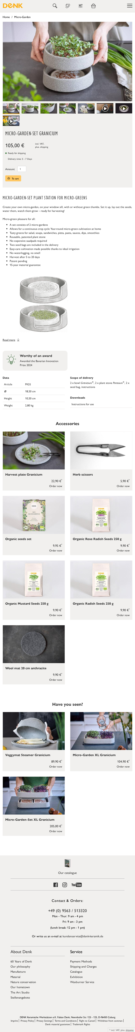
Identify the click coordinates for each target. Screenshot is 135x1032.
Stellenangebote (20, 997)
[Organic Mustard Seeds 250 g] (34, 579)
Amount (10, 169)
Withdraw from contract (110, 1020)
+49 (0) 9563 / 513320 (67, 910)
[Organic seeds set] (34, 515)
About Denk (21, 951)
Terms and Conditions (66, 1020)
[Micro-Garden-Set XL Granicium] (34, 796)
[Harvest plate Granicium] (34, 450)
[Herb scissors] (101, 450)
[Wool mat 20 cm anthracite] (34, 644)
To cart (15, 178)
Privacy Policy (27, 1020)
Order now (55, 486)
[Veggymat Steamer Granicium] (34, 731)
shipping (44, 146)
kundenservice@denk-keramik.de (83, 936)
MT (81, 6)
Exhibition (76, 977)
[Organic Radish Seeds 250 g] (101, 579)
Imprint (14, 1020)
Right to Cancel (87, 1020)
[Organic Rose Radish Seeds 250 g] (101, 515)
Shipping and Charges (83, 966)
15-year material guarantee (25, 265)
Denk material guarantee (57, 1024)
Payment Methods (81, 961)
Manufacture (18, 971)
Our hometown (20, 987)
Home (6, 17)
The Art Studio (20, 992)
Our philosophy (20, 966)
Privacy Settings (44, 1020)
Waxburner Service (82, 982)
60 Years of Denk (21, 961)
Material (15, 977)
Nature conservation (23, 982)
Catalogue (76, 971)
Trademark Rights (81, 1024)
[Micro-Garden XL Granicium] (101, 731)
